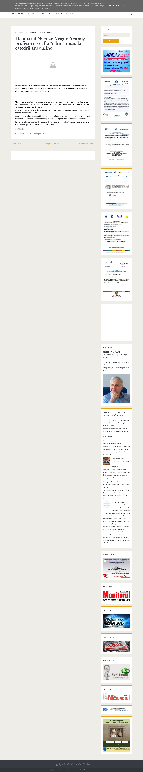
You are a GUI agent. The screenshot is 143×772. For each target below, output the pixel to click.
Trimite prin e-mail (39, 134)
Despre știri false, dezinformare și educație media (115, 354)
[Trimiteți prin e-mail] (16, 129)
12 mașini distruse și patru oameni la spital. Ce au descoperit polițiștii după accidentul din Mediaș (116, 423)
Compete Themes (59, 770)
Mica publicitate (64, 14)
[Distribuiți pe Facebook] (23, 129)
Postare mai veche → (87, 143)
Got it (125, 6)
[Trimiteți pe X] (20, 129)
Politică (22, 134)
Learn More (114, 6)
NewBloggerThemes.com (89, 770)
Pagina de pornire (52, 143)
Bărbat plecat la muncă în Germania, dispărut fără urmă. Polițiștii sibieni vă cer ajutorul (116, 484)
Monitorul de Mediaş (80, 764)
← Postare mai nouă (18, 143)
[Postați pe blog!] (18, 129)
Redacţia (31, 14)
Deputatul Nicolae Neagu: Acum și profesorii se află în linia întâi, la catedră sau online (50, 43)
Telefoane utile (46, 14)
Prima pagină (18, 14)
